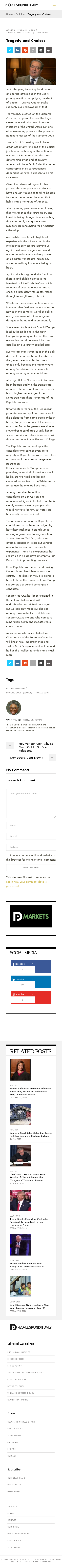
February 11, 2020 (18, 1311)
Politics (14, 1085)
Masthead (12, 1442)
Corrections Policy (17, 1379)
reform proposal (15, 688)
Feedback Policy (15, 1359)
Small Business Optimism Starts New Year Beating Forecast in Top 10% (29, 1306)
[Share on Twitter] (10, 50)
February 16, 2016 (26, 30)
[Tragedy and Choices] (16, 707)
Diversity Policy (15, 1386)
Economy (15, 1302)
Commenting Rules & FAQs (21, 1422)
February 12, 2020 (18, 1228)
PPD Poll (11, 1449)
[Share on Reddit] (25, 50)
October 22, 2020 (18, 1097)
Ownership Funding (17, 1400)
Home (9, 14)
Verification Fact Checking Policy (25, 1372)
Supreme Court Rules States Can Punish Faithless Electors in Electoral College (31, 1134)
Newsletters (14, 1491)
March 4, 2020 (17, 1183)
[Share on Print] (49, 50)
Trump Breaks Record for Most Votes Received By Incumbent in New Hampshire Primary (29, 1221)
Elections (15, 1216)
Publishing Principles (18, 1352)
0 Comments (41, 33)
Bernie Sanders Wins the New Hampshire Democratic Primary (26, 1265)
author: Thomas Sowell (19, 33)
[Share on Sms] (33, 50)
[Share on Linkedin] (18, 50)
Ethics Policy (14, 1366)
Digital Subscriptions (18, 1533)
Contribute (13, 1527)
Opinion (20, 14)
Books (10, 1513)
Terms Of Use (14, 1435)
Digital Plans (14, 1485)
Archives (12, 1506)
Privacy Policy (15, 1429)
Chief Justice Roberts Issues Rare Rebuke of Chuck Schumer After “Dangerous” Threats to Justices (27, 1177)
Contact (11, 1456)
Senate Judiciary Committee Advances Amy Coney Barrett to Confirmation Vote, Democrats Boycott (30, 1091)
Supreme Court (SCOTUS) (19, 693)
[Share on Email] (41, 50)
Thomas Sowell (43, 693)
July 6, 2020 (15, 1139)
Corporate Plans (16, 1478)
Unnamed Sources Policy (20, 1393)
